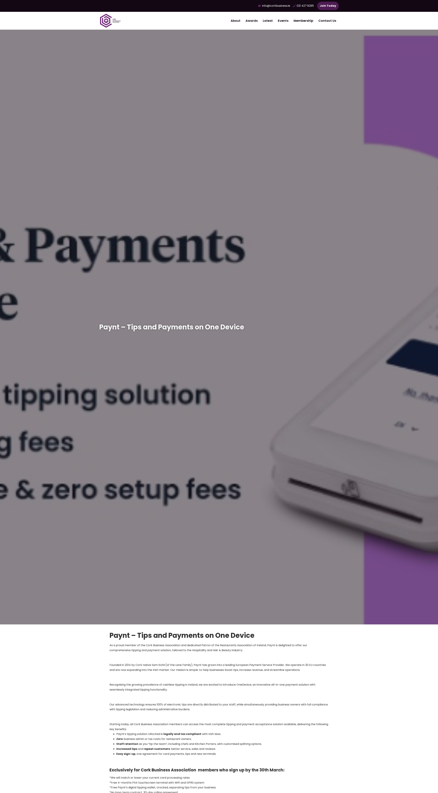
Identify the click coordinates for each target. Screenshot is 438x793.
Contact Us (327, 21)
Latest (268, 21)
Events (283, 21)
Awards (252, 21)
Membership (303, 21)
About (235, 21)
